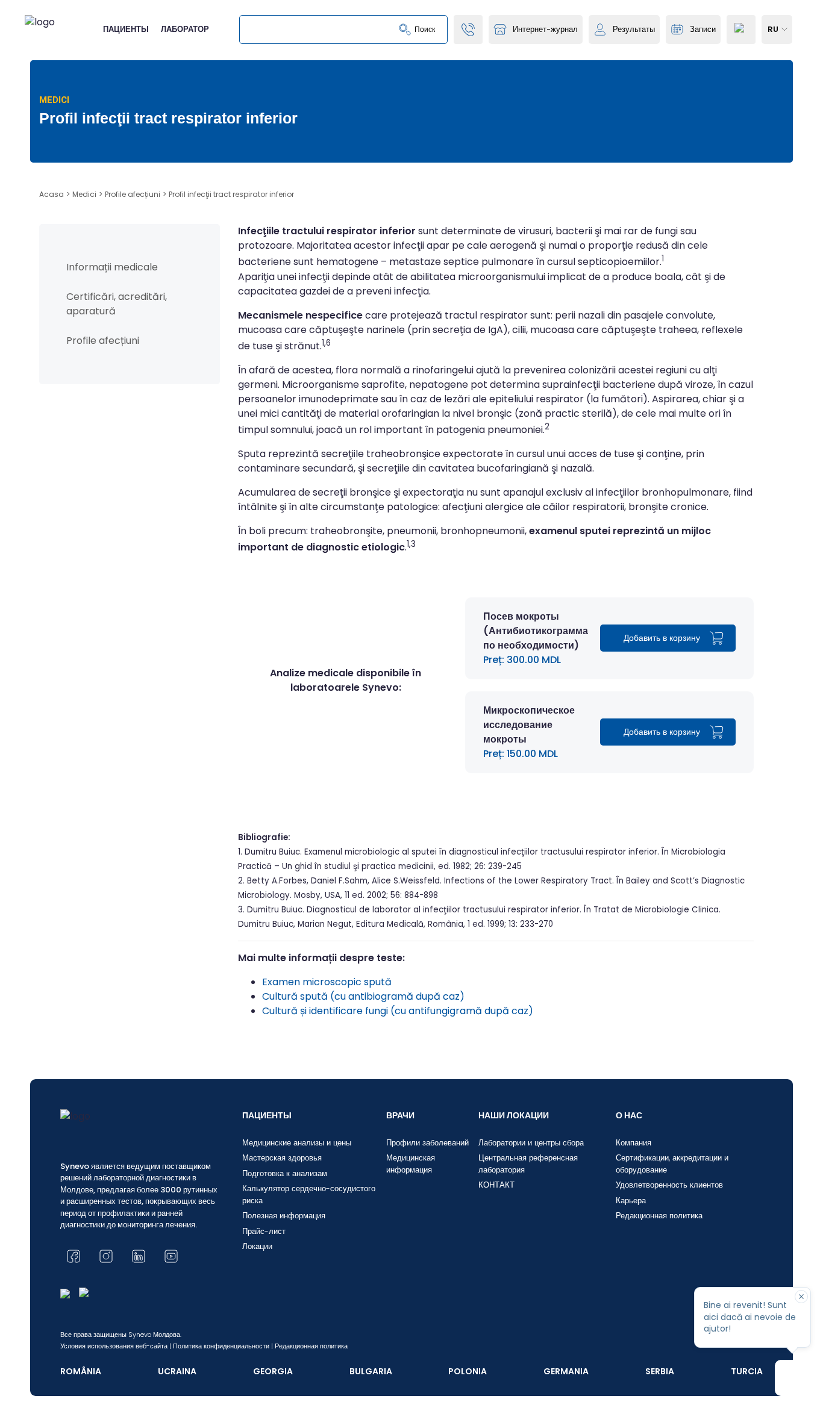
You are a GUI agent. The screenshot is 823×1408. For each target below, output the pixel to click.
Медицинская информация (410, 1164)
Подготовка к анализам (284, 1173)
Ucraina (177, 1371)
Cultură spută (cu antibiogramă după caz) (363, 996)
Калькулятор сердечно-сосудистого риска (308, 1194)
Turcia (747, 1371)
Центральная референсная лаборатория (528, 1164)
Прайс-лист (264, 1231)
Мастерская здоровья (282, 1157)
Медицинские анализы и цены (296, 1142)
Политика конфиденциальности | (223, 1346)
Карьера (631, 1200)
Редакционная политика (659, 1215)
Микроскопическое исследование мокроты (529, 724)
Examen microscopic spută (327, 982)
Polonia (467, 1371)
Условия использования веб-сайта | (115, 1346)
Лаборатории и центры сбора (531, 1142)
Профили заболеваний (427, 1142)
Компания (633, 1142)
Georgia (273, 1371)
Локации (257, 1246)
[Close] (801, 1296)
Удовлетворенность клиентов (669, 1185)
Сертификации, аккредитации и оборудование (672, 1164)
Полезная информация (283, 1215)
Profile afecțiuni (102, 340)
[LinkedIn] (138, 1256)
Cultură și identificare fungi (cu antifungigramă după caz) (397, 1011)
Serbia (659, 1371)
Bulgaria (370, 1371)
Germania (566, 1371)
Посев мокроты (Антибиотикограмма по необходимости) (535, 630)
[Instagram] (106, 1256)
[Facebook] (73, 1256)
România (80, 1371)
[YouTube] (171, 1256)
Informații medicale (112, 267)
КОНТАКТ (496, 1185)
